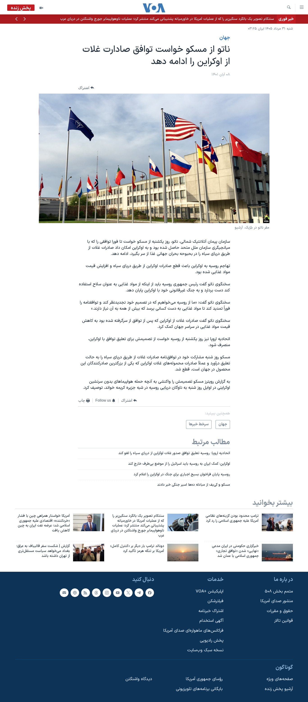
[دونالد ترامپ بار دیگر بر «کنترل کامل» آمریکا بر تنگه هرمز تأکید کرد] (182, 552)
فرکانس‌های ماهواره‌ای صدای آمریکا (193, 631)
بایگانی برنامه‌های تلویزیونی (199, 689)
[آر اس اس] (85, 592)
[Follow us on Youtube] (117, 592)
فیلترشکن (215, 601)
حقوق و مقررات (280, 611)
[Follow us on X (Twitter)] (128, 592)
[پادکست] (75, 592)
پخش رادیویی (211, 640)
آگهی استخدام (211, 621)
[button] (25, 19)
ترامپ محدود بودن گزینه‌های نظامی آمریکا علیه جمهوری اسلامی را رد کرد (220, 19)
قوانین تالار (283, 621)
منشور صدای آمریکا (276, 601)
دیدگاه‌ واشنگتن (138, 679)
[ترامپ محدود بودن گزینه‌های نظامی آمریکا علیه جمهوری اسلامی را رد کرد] (277, 522)
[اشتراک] (64, 592)
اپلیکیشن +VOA (209, 591)
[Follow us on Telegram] (139, 592)
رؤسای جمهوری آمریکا (204, 679)
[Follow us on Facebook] (149, 592)
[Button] (86, 88)
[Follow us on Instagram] (107, 592)
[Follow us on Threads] (96, 592)
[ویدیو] (41, 8)
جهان (224, 37)
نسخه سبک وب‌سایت (205, 650)
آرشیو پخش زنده (279, 689)
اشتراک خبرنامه (210, 611)
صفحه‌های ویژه (280, 679)
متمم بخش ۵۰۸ (279, 591)
